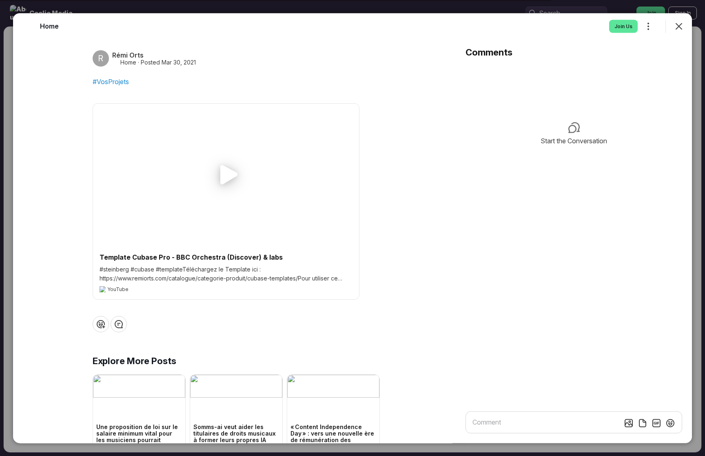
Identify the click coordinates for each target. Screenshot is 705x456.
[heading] (49, 25)
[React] (101, 323)
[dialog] (352, 228)
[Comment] (119, 324)
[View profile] (28, 26)
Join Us (623, 26)
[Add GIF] (656, 422)
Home (128, 62)
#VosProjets (111, 81)
